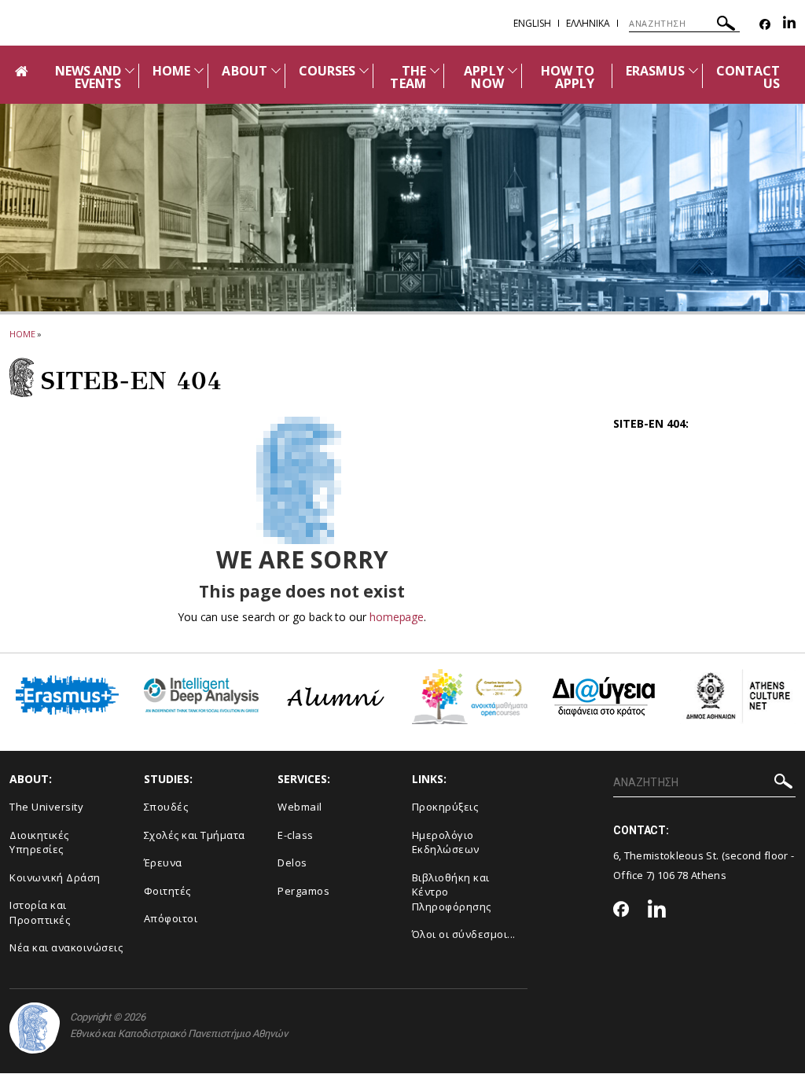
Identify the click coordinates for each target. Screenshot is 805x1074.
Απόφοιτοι (171, 918)
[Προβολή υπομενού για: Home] (199, 70)
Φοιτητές (167, 891)
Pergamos (303, 891)
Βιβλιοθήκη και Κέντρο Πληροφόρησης (451, 892)
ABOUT (244, 70)
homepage (396, 616)
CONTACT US (748, 77)
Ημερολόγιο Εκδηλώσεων (446, 842)
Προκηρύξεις (445, 807)
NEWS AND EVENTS (88, 77)
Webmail (300, 807)
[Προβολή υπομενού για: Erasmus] (693, 70)
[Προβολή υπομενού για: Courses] (364, 70)
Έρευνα (163, 862)
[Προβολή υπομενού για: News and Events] (129, 70)
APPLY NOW (483, 77)
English (532, 23)
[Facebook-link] (764, 24)
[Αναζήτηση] (726, 25)
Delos (292, 862)
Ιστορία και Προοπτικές (39, 912)
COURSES (327, 70)
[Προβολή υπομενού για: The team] (434, 70)
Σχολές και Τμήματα (194, 835)
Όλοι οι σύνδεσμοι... (464, 934)
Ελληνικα (588, 23)
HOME (171, 70)
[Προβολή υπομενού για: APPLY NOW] (512, 70)
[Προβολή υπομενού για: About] (276, 70)
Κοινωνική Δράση (55, 877)
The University (46, 807)
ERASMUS (655, 70)
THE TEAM (407, 77)
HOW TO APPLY (567, 77)
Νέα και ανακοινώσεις (66, 947)
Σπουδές (166, 807)
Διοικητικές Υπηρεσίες (39, 842)
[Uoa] (34, 1028)
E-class (296, 835)
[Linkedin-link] (789, 24)
